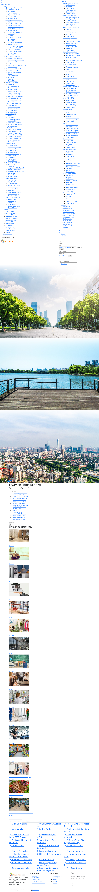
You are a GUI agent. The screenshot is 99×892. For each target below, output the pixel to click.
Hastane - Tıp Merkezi (71, 165)
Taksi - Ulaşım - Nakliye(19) (13, 197)
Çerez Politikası (36, 879)
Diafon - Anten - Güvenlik (72, 22)
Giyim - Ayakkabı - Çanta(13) (13, 69)
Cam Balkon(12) (12, 53)
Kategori (5, 6)
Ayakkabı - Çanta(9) (13, 70)
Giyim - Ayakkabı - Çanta (69, 64)
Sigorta (68, 31)
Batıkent (8, 232)
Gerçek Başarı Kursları (21, 851)
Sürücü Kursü (69, 140)
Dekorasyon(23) (12, 44)
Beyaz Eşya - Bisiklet (71, 19)
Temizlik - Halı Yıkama (71, 180)
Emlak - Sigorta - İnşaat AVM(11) (14, 32)
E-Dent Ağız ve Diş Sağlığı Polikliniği (74, 841)
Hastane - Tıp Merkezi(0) (14, 169)
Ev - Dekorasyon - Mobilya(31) (14, 42)
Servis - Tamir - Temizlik (69, 173)
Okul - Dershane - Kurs (72, 95)
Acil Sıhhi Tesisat (46, 859)
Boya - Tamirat (69, 175)
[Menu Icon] (1, 1)
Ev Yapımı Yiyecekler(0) (14, 119)
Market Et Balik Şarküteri (72, 53)
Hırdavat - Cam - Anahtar (70, 78)
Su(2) (9, 63)
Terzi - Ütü (68, 73)
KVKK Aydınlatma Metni (38, 883)
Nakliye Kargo (69, 194)
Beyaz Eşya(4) (11, 182)
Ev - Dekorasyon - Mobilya (70, 38)
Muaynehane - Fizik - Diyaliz (73, 163)
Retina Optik (45, 829)
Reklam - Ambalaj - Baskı (72, 135)
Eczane (67, 161)
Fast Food (68, 153)
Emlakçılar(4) (11, 34)
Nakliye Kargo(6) (12, 199)
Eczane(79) (11, 166)
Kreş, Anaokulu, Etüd (71, 93)
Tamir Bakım (69, 144)
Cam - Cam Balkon (71, 81)
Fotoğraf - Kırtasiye (71, 88)
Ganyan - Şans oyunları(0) (15, 135)
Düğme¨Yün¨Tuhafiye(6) (14, 72)
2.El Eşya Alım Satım (71, 20)
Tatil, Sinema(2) (12, 11)
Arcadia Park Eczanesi (21, 862)
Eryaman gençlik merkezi (73, 835)
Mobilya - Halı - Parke (71, 43)
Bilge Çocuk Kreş (19, 823)
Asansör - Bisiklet (70, 189)
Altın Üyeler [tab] (26, 821)
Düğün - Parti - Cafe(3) (14, 15)
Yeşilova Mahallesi (10, 230)
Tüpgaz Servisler (70, 184)
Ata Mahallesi (9, 225)
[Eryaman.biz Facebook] (74, 883)
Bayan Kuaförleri (70, 104)
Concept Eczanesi (74, 851)
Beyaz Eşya (69, 177)
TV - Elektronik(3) (12, 183)
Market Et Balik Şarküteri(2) (15, 58)
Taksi (67, 198)
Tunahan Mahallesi (11, 222)
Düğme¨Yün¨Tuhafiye (72, 67)
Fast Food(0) (11, 157)
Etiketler (55, 879)
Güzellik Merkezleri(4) (14, 107)
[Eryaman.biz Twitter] (74, 885)
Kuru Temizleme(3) (13, 75)
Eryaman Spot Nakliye (21, 859)
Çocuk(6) (10, 79)
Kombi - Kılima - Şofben (72, 187)
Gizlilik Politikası (36, 878)
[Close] (1, 2)
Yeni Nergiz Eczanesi (76, 859)
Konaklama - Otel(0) (13, 9)
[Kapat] (59, 259)
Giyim (67, 69)
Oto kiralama (69, 200)
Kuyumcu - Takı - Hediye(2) (15, 136)
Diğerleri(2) (11, 190)
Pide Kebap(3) (11, 117)
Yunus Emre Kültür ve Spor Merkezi (48, 846)
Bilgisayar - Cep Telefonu (72, 17)
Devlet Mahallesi (10, 223)
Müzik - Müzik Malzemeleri (73, 92)
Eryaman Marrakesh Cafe (75, 855)
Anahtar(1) (11, 84)
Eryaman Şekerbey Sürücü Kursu (47, 863)
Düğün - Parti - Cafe (71, 10)
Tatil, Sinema (69, 6)
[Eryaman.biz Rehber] (74, 887)
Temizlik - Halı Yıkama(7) (14, 185)
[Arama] (59, 258)
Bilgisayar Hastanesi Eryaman (20, 841)
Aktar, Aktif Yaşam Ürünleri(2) (16, 60)
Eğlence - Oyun (70, 12)
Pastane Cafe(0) (12, 156)
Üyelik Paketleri (7, 234)
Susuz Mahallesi (10, 227)
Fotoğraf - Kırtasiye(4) (14, 93)
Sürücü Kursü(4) (12, 145)
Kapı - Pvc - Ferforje (71, 45)
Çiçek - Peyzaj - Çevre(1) (14, 131)
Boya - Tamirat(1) (12, 180)
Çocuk (67, 74)
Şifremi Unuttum (63, 256)
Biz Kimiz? (34, 876)
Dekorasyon (69, 40)
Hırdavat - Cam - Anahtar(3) (13, 82)
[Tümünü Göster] (12, 18)
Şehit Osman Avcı (10, 213)
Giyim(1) (10, 74)
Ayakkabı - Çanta (70, 66)
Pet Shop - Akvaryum (71, 133)
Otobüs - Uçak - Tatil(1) (14, 206)
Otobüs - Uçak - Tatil (71, 201)
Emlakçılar (68, 29)
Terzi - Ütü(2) (11, 77)
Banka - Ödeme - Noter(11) (15, 129)
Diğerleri (68, 186)
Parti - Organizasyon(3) (14, 95)
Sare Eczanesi (17, 845)
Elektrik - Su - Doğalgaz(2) (15, 133)
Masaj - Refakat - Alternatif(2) (16, 171)
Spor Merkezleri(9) (13, 13)
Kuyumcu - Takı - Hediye (72, 132)
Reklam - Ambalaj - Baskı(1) (15, 140)
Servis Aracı (69, 196)
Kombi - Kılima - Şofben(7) (15, 192)
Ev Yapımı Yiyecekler (71, 114)
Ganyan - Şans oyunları (72, 130)
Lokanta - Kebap (67, 109)
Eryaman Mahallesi (11, 215)
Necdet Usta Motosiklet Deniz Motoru (76, 825)
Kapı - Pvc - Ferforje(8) (14, 49)
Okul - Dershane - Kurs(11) (15, 100)
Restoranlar (69, 116)
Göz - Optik (69, 168)
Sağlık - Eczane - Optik (69, 158)
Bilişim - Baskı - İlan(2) (14, 29)
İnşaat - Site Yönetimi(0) (14, 37)
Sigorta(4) (10, 35)
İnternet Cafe (69, 154)
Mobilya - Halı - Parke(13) (14, 48)
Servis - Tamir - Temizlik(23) (13, 178)
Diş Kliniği (68, 160)
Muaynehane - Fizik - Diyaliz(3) (16, 168)
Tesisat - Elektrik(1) (13, 187)
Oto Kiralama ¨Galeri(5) (14, 147)
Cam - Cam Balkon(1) (13, 86)
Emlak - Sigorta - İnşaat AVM (71, 27)
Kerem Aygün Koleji (20, 867)
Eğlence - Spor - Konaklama (70, 3)
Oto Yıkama (69, 146)
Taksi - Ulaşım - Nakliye (69, 193)
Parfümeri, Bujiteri (71, 106)
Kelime (11, 522)
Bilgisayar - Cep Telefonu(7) (15, 22)
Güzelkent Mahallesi (11, 216)
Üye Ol (2, 4)
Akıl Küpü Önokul (74, 867)
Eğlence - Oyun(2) (12, 16)
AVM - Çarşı (69, 34)
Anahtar (68, 80)
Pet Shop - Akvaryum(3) (14, 138)
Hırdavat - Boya (70, 83)
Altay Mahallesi (10, 211)
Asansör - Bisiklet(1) (13, 194)
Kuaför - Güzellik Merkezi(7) (13, 103)
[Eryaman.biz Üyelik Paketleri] (59, 230)
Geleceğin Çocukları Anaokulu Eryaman (47, 869)
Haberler (55, 881)
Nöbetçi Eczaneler (58, 876)
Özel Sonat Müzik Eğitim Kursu (76, 830)
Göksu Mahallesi (10, 229)
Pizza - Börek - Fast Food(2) (15, 122)
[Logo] (17, 874)
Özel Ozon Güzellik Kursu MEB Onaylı (19, 835)
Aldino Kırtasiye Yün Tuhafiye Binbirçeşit (19, 855)
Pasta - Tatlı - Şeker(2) (13, 62)
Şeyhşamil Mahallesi (11, 220)
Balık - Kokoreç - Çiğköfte (72, 120)
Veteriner (68, 170)
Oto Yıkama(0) (12, 150)
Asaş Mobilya (17, 829)
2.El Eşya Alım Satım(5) (14, 25)
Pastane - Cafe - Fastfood (70, 149)
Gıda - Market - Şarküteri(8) (13, 56)
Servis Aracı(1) (12, 201)
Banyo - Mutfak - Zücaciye (73, 41)
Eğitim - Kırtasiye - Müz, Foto (71, 86)
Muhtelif (65, 123)
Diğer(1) (10, 115)
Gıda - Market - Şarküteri (70, 52)
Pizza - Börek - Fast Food (72, 118)
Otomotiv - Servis (68, 139)
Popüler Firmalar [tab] (36, 821)
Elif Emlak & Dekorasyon (50, 854)
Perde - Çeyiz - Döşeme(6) (15, 51)
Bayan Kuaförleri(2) (13, 109)
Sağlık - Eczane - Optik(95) (13, 162)
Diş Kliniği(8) (11, 164)
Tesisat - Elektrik (70, 182)
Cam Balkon (69, 48)
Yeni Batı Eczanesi (74, 845)
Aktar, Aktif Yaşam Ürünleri (73, 55)
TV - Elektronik (69, 179)
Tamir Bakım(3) (12, 149)
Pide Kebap (69, 113)
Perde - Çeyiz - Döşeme (72, 46)
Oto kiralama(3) (12, 204)
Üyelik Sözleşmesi (65, 247)
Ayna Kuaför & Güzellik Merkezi (49, 825)
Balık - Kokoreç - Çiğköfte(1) (15, 124)
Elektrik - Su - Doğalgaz (72, 128)
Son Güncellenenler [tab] (15, 821)
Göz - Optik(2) (11, 173)
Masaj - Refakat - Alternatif (73, 167)
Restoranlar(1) (12, 121)
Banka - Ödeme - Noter (72, 125)
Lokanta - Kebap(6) (11, 114)
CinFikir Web (35, 890)
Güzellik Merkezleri (71, 102)
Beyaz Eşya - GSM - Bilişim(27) (14, 20)
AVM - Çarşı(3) (11, 39)
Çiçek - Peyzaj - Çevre (71, 127)
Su (66, 59)
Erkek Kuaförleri (70, 100)
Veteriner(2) (11, 175)
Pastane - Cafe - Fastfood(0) (13, 154)
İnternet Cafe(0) (12, 159)
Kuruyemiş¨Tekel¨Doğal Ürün (74, 60)
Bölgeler (5, 209)
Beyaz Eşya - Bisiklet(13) (14, 23)
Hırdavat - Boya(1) (13, 88)
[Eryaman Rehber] (9, 241)
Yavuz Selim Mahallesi (11, 218)
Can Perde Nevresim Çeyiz (75, 863)
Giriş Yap (7, 4)
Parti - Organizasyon (71, 90)
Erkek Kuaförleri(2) (13, 105)
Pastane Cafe (69, 151)
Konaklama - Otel (70, 5)
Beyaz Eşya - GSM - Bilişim (70, 15)
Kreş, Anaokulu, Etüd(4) (14, 98)
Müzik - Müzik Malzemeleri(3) (16, 96)
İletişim (55, 883)
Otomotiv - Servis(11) (11, 143)
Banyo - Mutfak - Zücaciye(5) (15, 46)
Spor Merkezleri (70, 8)
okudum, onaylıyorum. (71, 247)
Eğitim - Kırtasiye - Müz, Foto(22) (14, 91)
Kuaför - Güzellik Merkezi (70, 99)
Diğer (67, 111)
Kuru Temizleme (70, 71)
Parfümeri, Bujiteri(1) (13, 110)
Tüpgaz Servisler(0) (13, 189)
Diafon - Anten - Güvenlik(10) (15, 27)
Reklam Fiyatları (57, 878)
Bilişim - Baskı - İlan (71, 24)
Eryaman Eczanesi (47, 851)
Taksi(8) (10, 202)
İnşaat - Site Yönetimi (71, 33)
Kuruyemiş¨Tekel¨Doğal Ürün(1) (17, 65)
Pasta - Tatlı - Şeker (71, 57)
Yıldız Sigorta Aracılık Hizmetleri (48, 841)
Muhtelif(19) (9, 128)
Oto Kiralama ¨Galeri (71, 142)
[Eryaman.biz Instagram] (74, 882)
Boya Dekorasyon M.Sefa (46, 835)
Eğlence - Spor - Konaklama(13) (14, 8)
